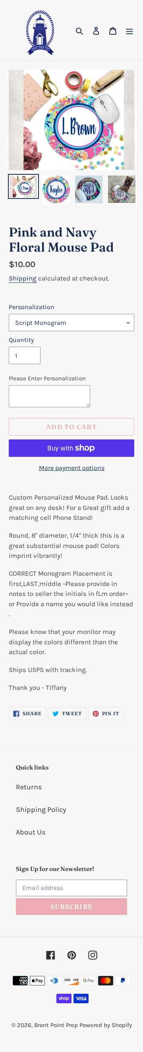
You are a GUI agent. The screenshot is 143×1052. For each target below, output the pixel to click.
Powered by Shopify (105, 1025)
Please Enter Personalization (47, 378)
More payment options (71, 468)
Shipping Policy (41, 809)
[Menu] (129, 30)
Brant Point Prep (56, 1025)
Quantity (21, 340)
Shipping (23, 278)
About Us (30, 832)
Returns (29, 787)
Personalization (31, 307)
